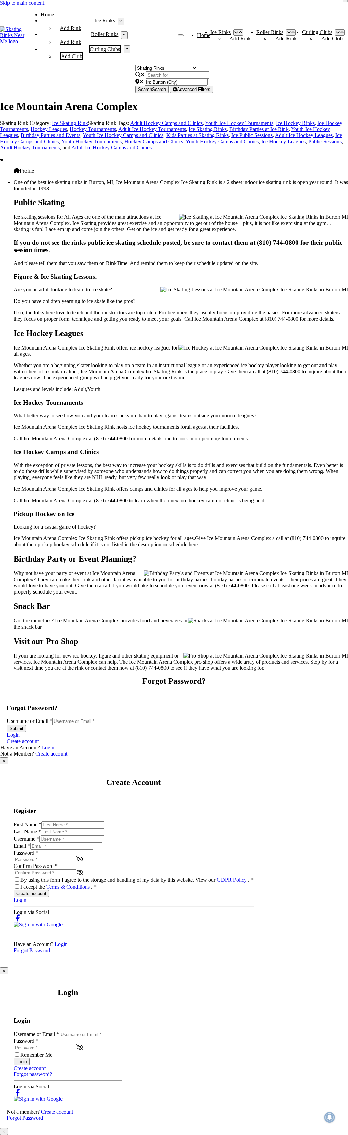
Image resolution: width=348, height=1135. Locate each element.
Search (152, 89)
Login (13, 735)
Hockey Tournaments (93, 129)
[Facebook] (18, 918)
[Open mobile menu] (181, 35)
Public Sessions (325, 141)
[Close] (345, 1)
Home (47, 14)
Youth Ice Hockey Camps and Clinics (123, 135)
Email (22, 846)
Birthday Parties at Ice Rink (259, 129)
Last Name (27, 831)
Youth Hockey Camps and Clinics (222, 141)
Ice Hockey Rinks (295, 123)
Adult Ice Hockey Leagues (304, 135)
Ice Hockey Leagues (283, 141)
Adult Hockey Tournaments (30, 147)
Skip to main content (22, 3)
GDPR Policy (232, 880)
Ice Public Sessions (252, 135)
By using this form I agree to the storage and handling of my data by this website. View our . (137, 880)
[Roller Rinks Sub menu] (124, 35)
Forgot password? (33, 1074)
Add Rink (70, 28)
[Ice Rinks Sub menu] (121, 21)
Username (26, 839)
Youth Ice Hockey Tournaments (239, 123)
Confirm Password (36, 866)
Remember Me (36, 1055)
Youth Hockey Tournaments (91, 141)
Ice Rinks (104, 20)
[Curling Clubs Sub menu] (127, 49)
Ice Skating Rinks (208, 129)
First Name (27, 824)
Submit (16, 728)
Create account (23, 741)
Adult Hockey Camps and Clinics (166, 123)
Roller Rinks (104, 34)
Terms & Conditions (68, 887)
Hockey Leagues (49, 129)
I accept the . (58, 887)
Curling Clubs (105, 49)
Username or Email (29, 721)
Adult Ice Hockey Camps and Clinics (111, 147)
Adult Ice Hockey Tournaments (152, 129)
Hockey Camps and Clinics (153, 141)
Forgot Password (32, 950)
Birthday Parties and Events (50, 135)
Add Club (71, 56)
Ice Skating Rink (70, 123)
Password (26, 853)
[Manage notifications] (329, 1117)
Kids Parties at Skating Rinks (197, 135)
